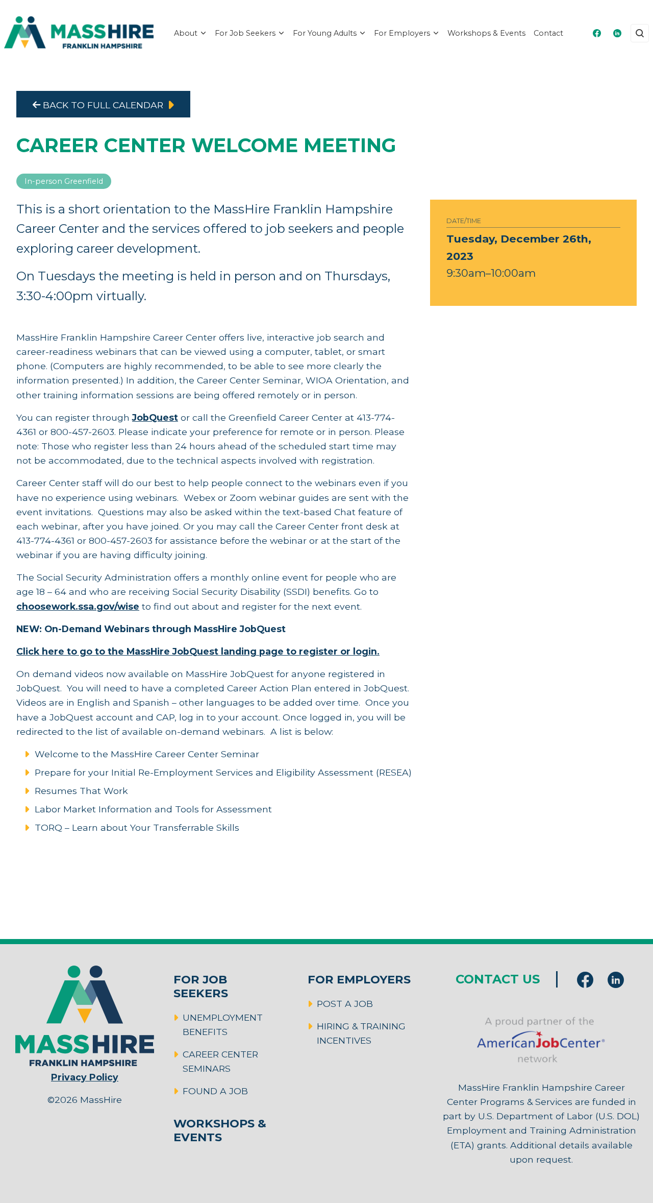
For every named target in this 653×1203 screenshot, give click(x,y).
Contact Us (498, 979)
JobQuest (155, 417)
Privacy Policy (84, 1077)
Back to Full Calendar (101, 105)
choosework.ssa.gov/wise (77, 606)
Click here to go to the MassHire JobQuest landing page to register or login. (198, 651)
